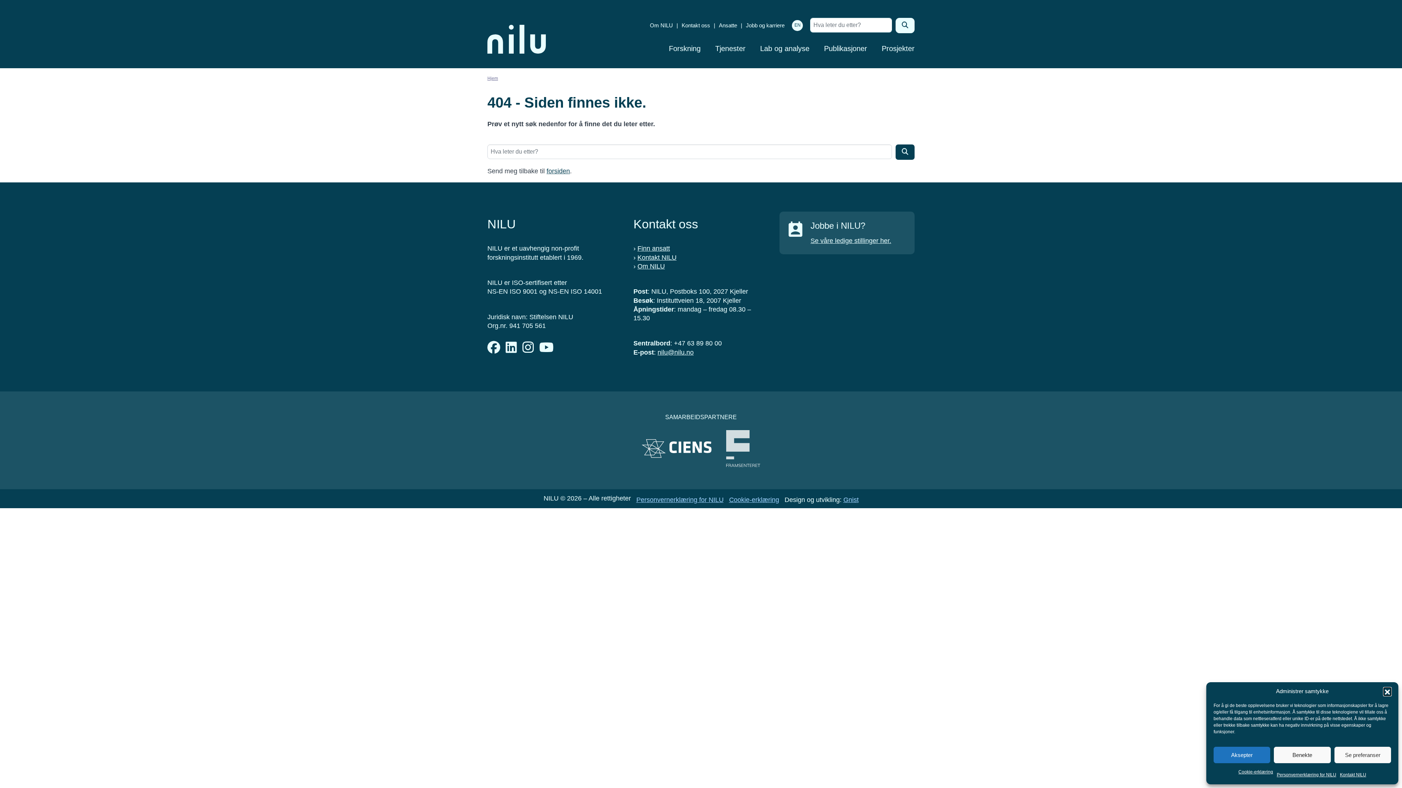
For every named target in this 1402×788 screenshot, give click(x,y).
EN (797, 25)
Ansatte (728, 25)
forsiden (558, 171)
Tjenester (730, 49)
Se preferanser (1362, 755)
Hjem (492, 78)
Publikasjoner (845, 49)
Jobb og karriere (765, 25)
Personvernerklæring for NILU (1306, 774)
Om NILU (661, 25)
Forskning (685, 49)
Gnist (851, 499)
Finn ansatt (653, 248)
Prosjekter (898, 49)
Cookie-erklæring (1255, 772)
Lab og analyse (784, 49)
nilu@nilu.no (676, 352)
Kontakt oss (696, 25)
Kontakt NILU (1353, 774)
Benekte (1302, 755)
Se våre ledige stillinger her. (851, 240)
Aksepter (1242, 755)
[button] (1387, 691)
